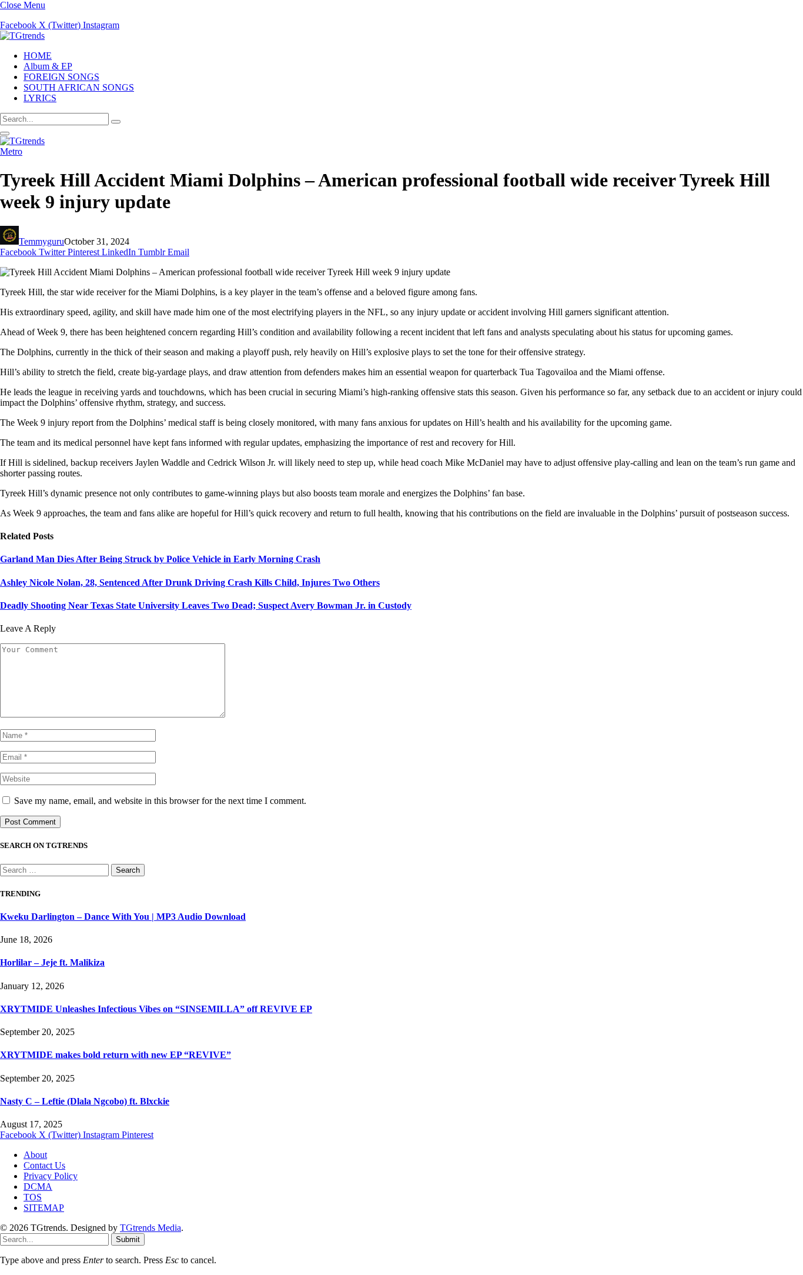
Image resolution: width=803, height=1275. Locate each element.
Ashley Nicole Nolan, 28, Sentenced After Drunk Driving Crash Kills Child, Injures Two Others (190, 583)
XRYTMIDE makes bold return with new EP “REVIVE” (115, 1055)
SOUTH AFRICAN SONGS (79, 87)
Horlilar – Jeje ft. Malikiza (52, 962)
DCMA (38, 1186)
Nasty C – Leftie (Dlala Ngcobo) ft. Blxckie (84, 1101)
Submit (128, 1239)
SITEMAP (44, 1208)
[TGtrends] (22, 36)
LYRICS (40, 98)
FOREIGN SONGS (61, 77)
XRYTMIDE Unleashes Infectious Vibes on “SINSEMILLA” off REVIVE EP (156, 1009)
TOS (33, 1197)
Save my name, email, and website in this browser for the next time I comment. (160, 801)
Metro (11, 151)
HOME (38, 56)
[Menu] (4, 133)
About (35, 1155)
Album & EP (48, 66)
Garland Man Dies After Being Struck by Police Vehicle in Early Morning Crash (160, 559)
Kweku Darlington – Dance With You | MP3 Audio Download (123, 917)
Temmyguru (41, 241)
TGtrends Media (150, 1228)
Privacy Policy (51, 1176)
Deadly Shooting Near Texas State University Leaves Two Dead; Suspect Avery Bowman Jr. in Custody (205, 605)
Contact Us (44, 1165)
